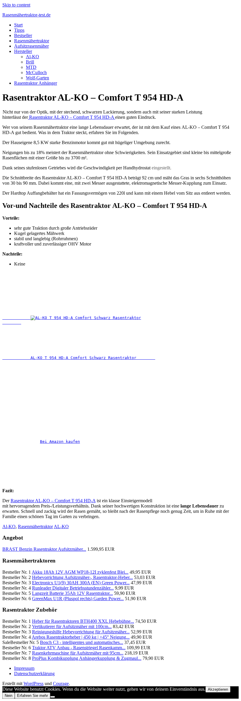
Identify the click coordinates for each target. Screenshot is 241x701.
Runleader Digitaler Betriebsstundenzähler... (73, 587)
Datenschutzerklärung (34, 673)
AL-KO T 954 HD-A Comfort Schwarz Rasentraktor (78, 357)
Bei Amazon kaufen (60, 441)
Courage (61, 683)
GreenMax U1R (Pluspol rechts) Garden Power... (78, 598)
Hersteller (23, 51)
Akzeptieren (218, 689)
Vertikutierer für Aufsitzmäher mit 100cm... (72, 626)
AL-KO (61, 526)
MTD (31, 67)
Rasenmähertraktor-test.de (26, 14)
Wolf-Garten (37, 77)
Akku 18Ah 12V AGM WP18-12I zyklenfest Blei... (80, 572)
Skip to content (16, 4)
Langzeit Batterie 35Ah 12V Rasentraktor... (72, 593)
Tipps (19, 30)
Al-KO (32, 56)
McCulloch (36, 72)
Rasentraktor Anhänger (35, 83)
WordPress (33, 683)
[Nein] (52, 697)
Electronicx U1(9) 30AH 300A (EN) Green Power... (81, 582)
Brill (30, 61)
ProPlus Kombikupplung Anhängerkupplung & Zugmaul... (86, 658)
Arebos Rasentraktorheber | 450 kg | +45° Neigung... (81, 637)
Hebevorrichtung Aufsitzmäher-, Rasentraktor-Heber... (82, 577)
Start (18, 24)
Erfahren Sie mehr (32, 695)
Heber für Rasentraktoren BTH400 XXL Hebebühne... (83, 621)
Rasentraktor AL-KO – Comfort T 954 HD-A (71, 117)
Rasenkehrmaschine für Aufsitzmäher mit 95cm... (77, 652)
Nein (8, 695)
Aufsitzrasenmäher (31, 46)
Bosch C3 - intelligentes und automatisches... (81, 642)
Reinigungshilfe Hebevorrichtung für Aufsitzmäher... (81, 631)
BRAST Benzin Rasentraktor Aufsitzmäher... (44, 549)
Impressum (24, 668)
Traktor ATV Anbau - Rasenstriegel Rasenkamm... (78, 647)
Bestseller (23, 35)
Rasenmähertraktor (31, 40)
